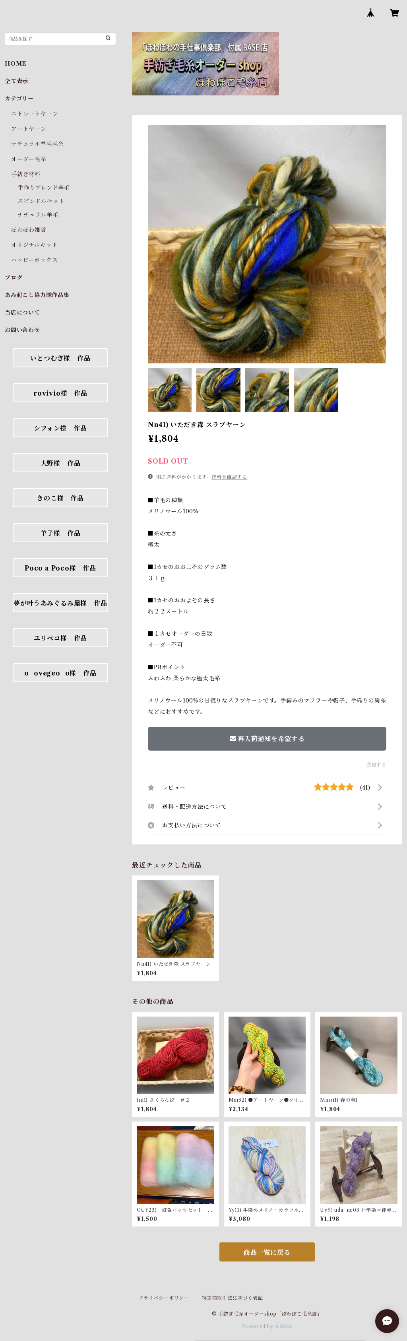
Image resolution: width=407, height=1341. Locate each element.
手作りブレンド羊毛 (43, 187)
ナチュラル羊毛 (38, 214)
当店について (22, 312)
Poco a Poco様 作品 (60, 568)
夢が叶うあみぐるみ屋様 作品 (60, 603)
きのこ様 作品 (60, 498)
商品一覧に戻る (267, 1252)
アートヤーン (29, 128)
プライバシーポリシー (163, 1298)
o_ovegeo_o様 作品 (60, 673)
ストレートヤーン (34, 113)
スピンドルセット (40, 201)
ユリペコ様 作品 (60, 638)
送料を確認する (229, 477)
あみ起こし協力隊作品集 (37, 295)
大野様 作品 (61, 463)
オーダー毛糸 (29, 159)
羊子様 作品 (61, 533)
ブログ (13, 277)
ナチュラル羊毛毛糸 (37, 143)
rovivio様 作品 (60, 393)
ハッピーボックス (34, 260)
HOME (16, 63)
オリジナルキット (34, 244)
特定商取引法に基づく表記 (232, 1298)
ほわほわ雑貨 (29, 229)
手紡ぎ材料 (26, 174)
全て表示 (16, 81)
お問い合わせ (22, 330)
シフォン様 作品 (60, 428)
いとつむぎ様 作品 (60, 358)
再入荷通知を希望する (271, 739)
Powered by (258, 1326)
